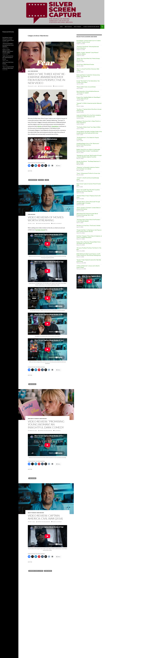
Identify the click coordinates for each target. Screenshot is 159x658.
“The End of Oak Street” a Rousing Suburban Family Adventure (8, 45)
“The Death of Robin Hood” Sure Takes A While (89, 127)
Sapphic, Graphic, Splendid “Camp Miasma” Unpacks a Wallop (7, 51)
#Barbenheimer (33, 179)
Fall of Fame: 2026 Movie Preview (85, 64)
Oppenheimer (55, 126)
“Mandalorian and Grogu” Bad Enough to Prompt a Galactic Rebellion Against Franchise (89, 156)
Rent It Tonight (77, 26)
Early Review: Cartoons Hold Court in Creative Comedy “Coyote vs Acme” (89, 41)
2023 (29, 71)
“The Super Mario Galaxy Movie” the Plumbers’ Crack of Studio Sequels (88, 220)
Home (61, 26)
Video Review (34, 71)
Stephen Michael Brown (45, 86)
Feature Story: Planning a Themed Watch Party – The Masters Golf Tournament (89, 242)
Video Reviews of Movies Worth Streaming (45, 219)
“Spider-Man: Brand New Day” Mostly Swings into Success (7, 57)
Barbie (39, 126)
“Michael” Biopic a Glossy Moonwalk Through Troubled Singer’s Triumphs (88, 202)
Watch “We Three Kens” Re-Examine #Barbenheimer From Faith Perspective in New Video (47, 78)
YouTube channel (40, 230)
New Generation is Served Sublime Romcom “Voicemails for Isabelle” (88, 92)
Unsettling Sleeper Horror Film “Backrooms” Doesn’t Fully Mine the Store (88, 144)
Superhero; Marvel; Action (36, 570)
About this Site (68, 26)
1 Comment (58, 430)
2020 (29, 418)
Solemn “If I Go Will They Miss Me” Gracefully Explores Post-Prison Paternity (88, 190)
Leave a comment (59, 86)
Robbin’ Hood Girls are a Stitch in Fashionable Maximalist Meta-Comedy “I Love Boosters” (88, 150)
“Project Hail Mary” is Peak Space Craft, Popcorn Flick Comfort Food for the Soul (89, 230)
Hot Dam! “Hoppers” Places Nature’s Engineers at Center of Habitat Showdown (89, 236)
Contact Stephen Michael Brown (91, 26)
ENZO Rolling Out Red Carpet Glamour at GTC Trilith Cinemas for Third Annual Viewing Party (89, 254)
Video (47, 179)
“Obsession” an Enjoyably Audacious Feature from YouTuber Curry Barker (88, 168)
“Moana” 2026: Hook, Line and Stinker (86, 87)
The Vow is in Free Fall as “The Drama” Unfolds (88, 225)
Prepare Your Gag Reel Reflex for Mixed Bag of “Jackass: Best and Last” (88, 98)
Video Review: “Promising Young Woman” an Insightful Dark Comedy (46, 424)
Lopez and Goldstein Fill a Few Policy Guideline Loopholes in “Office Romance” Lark (89, 115)
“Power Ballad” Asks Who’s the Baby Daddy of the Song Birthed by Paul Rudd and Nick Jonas (89, 132)
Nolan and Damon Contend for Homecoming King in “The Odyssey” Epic (88, 75)
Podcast (41, 179)
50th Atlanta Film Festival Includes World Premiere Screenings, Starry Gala (87, 214)
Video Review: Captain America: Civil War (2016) (45, 517)
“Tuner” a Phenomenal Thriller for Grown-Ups (88, 173)
